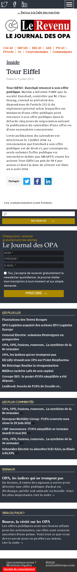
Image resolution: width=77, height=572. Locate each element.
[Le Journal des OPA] (38, 29)
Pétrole (8, 51)
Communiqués (62, 51)
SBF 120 (22, 48)
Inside (13, 62)
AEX (49, 48)
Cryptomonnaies (37, 51)
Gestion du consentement (19, 569)
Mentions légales (19, 565)
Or (19, 51)
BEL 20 (36, 48)
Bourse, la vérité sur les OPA (26, 521)
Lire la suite (44, 495)
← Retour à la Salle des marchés (39, 12)
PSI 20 (60, 48)
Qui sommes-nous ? (21, 562)
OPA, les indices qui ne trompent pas (32, 478)
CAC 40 (8, 48)
